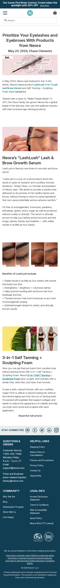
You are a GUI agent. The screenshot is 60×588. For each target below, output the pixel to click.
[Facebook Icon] (35, 430)
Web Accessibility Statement (38, 511)
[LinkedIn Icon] (49, 430)
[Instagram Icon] (56, 430)
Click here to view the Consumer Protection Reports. (30, 558)
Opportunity (35, 475)
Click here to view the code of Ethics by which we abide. (30, 555)
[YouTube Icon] (27, 430)
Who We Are (9, 496)
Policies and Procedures (42, 460)
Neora (30, 13)
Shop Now (44, 5)
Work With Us (9, 512)
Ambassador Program (13, 507)
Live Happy (8, 517)
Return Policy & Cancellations (37, 453)
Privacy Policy (37, 465)
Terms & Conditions (39, 505)
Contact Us (35, 470)
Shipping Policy (37, 447)
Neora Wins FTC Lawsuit (41, 523)
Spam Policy (36, 518)
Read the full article (30, 415)
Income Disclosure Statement (39, 498)
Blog (5, 501)
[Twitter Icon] (42, 430)
